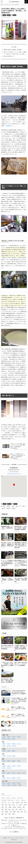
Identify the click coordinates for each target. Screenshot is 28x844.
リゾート (17, 800)
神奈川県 (14, 745)
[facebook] (10, 832)
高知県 (18, 778)
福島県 (13, 738)
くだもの (8, 798)
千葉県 (3, 745)
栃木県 (8, 743)
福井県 (13, 756)
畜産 (9, 809)
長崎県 (13, 783)
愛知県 (13, 761)
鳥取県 (3, 773)
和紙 (25, 802)
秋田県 (3, 738)
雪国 (4, 506)
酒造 (17, 506)
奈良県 (3, 768)
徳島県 (3, 778)
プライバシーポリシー (20, 837)
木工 (6, 807)
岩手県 (13, 736)
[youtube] (16, 832)
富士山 (13, 804)
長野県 (13, 750)
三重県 (18, 761)
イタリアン (13, 798)
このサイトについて (11, 837)
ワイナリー (4, 802)
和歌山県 (9, 768)
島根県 (8, 773)
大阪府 (13, 766)
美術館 (6, 811)
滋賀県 (3, 766)
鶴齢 (13, 506)
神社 (16, 809)
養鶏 (9, 814)
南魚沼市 (8, 508)
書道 (3, 807)
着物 (13, 809)
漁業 (3, 809)
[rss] (17, 832)
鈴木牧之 (8, 506)
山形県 (8, 738)
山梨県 (8, 750)
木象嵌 (10, 807)
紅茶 (3, 811)
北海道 (3, 736)
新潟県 (14, 15)
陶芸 (3, 814)
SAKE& (8, 15)
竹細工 (20, 809)
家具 (9, 804)
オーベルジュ (20, 798)
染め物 (14, 807)
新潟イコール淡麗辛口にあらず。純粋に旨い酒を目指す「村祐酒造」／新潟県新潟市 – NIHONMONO (17, 456)
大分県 (3, 785)
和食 (3, 804)
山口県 (23, 773)
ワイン (9, 802)
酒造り (23, 506)
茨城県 (3, 743)
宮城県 (18, 736)
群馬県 (13, 743)
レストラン (23, 800)
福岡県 (3, 783)
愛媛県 (13, 778)
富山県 (3, 756)
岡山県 (13, 773)
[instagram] (14, 832)
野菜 (25, 811)
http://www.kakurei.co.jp (15, 473)
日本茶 (20, 804)
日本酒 (4, 15)
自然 (10, 811)
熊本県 (18, 783)
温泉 (24, 807)
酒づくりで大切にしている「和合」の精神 (15, 52)
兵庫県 (18, 766)
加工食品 (17, 802)
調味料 (14, 811)
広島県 (18, 773)
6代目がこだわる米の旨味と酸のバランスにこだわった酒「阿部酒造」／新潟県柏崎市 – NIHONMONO (17, 446)
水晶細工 (19, 807)
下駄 (13, 802)
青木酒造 (8, 125)
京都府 (8, 766)
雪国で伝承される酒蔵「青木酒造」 (13, 49)
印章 (22, 802)
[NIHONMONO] (14, 1)
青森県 (8, 736)
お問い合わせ (14, 839)
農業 (18, 811)
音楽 (6, 814)
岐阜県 (3, 761)
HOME (4, 837)
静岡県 (8, 761)
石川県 (8, 756)
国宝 (6, 804)
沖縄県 (19, 785)
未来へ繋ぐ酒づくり (9, 56)
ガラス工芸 (4, 800)
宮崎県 (8, 785)
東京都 (8, 745)
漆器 (6, 809)
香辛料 (13, 814)
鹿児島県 (14, 785)
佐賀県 (8, 783)
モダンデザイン (11, 800)
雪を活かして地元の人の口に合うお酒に (15, 54)
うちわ (3, 798)
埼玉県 (18, 743)
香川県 (8, 778)
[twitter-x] (12, 832)
